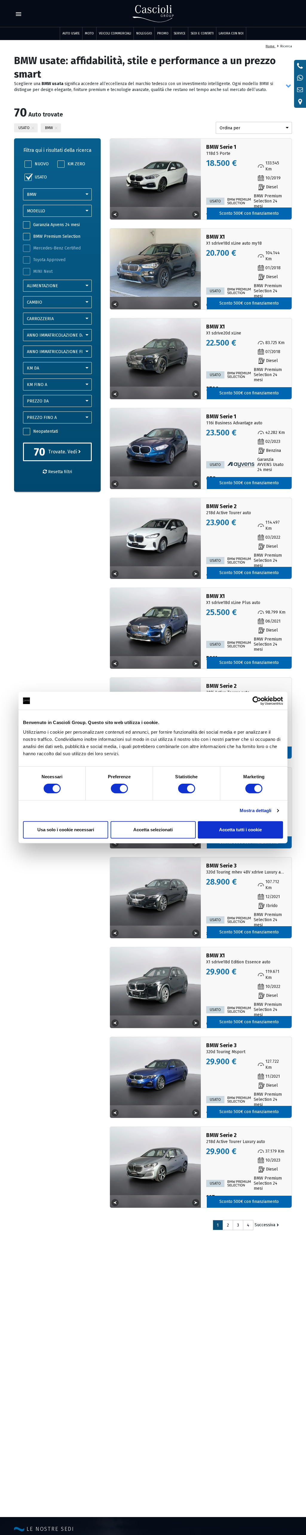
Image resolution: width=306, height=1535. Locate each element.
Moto (89, 33)
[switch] (119, 788)
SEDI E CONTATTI (202, 33)
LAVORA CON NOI (231, 33)
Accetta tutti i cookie (240, 829)
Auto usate (71, 33)
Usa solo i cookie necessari (65, 829)
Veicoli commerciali (115, 33)
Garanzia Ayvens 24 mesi (56, 224)
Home (271, 46)
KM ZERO (76, 163)
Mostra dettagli (256, 810)
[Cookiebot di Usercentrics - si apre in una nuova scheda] (257, 700)
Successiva (265, 1224)
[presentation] (115, 214)
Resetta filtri (59, 471)
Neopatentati (45, 431)
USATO (41, 177)
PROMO (163, 33)
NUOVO (42, 163)
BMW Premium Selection (56, 236)
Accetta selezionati (153, 829)
